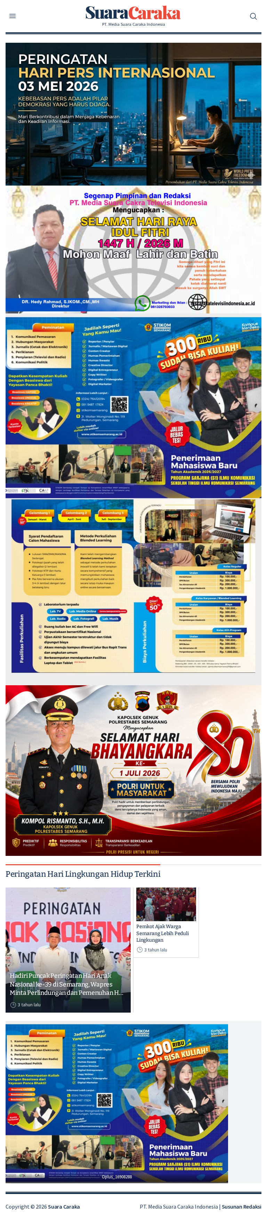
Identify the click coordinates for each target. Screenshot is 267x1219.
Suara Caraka (64, 1206)
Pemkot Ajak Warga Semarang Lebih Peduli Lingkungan (162, 933)
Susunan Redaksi (241, 1206)
